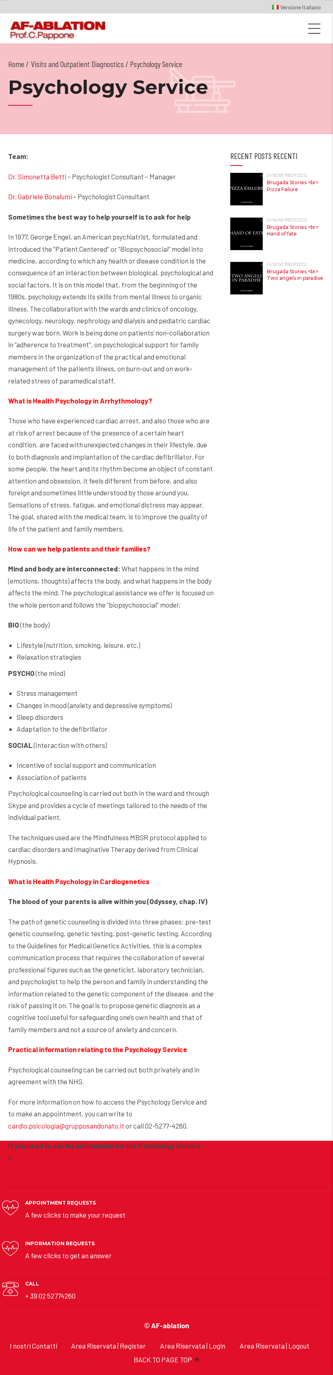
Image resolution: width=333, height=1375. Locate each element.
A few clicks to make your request (75, 1215)
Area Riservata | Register (108, 1346)
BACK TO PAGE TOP (163, 1359)
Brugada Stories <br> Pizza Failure (292, 185)
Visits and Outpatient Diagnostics (77, 64)
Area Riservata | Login (192, 1346)
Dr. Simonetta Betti (37, 176)
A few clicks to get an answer (68, 1255)
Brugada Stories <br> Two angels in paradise (295, 274)
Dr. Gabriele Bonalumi (40, 196)
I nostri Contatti (33, 1346)
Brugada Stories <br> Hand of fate (292, 230)
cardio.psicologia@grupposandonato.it (66, 1126)
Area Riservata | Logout (274, 1346)
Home (16, 64)
